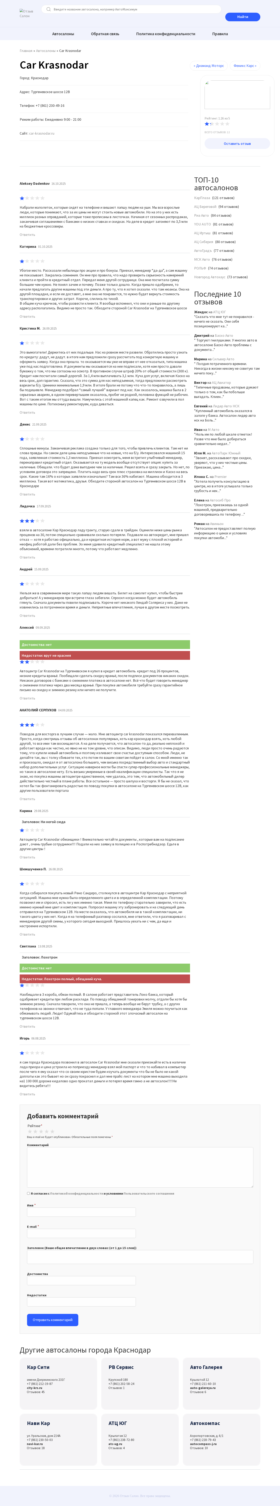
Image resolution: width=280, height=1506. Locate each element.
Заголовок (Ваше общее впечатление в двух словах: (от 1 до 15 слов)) (82, 1248)
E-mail (32, 1226)
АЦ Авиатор (221, 382)
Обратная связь (105, 33)
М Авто (213, 429)
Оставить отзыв (237, 143)
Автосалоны (63, 33)
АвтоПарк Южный (226, 453)
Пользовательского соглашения (149, 1193)
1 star (30, 1131)
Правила (220, 33)
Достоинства (37, 1274)
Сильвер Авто (223, 359)
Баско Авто (224, 335)
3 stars (41, 1131)
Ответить (27, 234)
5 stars (52, 1131)
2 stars (35, 1131)
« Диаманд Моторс (209, 65)
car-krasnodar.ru (41, 133)
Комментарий (38, 1145)
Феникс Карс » (245, 65)
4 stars (47, 1131)
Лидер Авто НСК (226, 406)
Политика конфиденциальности (165, 33)
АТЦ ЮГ (219, 312)
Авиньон (216, 523)
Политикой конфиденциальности (76, 1193)
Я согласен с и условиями (102, 1193)
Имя (30, 1205)
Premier (220, 476)
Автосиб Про (220, 500)
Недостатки (36, 1295)
